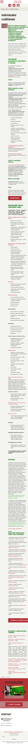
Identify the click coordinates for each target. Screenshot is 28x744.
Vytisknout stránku (6, 677)
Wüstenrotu (21, 538)
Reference (10, 671)
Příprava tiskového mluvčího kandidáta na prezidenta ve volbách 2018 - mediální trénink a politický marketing (17, 660)
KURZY (7, 9)
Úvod (4, 9)
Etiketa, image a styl (12, 413)
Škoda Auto (24, 564)
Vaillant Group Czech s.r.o (13, 547)
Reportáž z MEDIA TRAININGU (14, 528)
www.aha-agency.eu (19, 731)
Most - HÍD (17, 596)
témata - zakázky (16, 76)
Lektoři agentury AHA (12, 164)
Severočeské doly (11, 589)
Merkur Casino (20, 592)
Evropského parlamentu (13, 585)
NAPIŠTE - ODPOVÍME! (14, 704)
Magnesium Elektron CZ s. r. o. (16, 556)
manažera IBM (23, 551)
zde (21, 742)
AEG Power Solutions (12, 582)
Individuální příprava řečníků (14, 153)
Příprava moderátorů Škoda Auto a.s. (16, 377)
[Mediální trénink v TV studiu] (14, 692)
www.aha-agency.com (14, 733)
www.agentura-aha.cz (8, 731)
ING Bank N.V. (15, 543)
